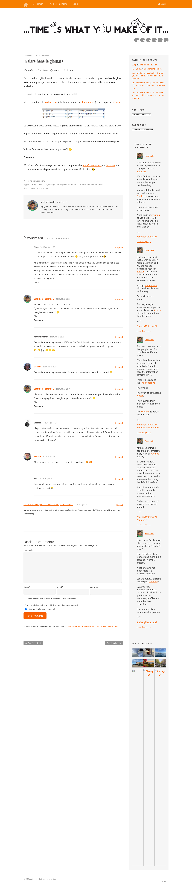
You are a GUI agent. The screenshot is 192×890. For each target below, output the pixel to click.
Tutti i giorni (40, 181)
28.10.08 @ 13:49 (63, 389)
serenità (34, 188)
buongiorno (48, 184)
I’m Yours (110, 165)
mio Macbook (51, 102)
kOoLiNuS (136, 68)
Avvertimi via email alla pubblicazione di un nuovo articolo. (53, 605)
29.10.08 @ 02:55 (46, 479)
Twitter (166, 40)
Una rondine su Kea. (148, 64)
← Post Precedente (33, 643)
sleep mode (87, 102)
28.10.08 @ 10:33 (63, 299)
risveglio (27, 188)
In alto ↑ (165, 881)
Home (26, 4)
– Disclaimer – (38, 3)
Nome (27, 587)
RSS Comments (136, 40)
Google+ (160, 40)
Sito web (94, 587)
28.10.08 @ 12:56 (50, 367)
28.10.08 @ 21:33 (49, 457)
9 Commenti (44, 55)
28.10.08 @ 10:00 (47, 247)
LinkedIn (148, 40)
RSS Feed (142, 40)
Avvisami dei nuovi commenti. (41, 609)
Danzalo (38, 366)
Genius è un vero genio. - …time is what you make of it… (48, 504)
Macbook (77, 184)
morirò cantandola (92, 165)
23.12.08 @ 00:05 (81, 505)
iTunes (116, 102)
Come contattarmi (58, 3)
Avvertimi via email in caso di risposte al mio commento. (52, 598)
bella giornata (36, 184)
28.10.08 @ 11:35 (57, 337)
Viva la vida (43, 188)
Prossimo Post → (114, 643)
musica (85, 184)
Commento (29, 550)
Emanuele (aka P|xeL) (44, 298)
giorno (56, 184)
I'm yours (63, 184)
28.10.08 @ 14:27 (49, 423)
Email (60, 587)
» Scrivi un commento (58, 238)
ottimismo (92, 184)
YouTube (154, 40)
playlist (100, 184)
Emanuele (61, 202)
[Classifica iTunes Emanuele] (73, 117)
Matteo (37, 456)
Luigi (134, 64)
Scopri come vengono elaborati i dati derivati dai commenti (92, 626)
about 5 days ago (144, 241)
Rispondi (119, 247)
